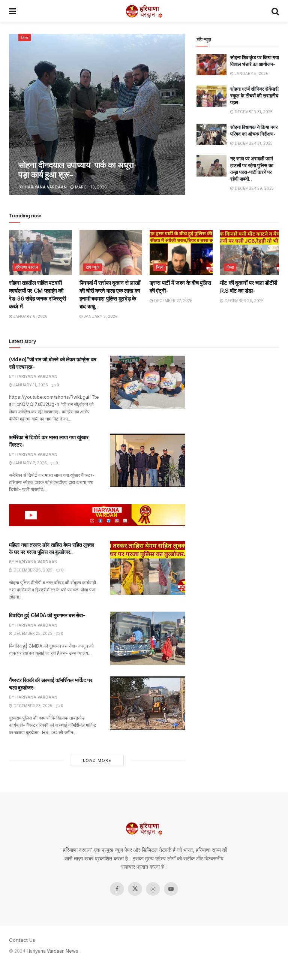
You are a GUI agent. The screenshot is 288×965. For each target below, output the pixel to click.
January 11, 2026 (30, 385)
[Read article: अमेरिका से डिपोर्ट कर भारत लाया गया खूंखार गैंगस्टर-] (147, 460)
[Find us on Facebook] (117, 889)
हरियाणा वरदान (26, 267)
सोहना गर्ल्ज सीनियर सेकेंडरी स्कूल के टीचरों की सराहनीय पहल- (254, 95)
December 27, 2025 (172, 300)
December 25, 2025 (32, 633)
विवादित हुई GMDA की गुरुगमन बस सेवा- (47, 615)
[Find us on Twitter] (135, 889)
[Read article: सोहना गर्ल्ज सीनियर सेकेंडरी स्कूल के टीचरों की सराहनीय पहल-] (211, 96)
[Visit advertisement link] (97, 515)
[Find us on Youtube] (171, 889)
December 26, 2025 (244, 300)
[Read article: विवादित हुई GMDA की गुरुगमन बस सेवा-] (147, 638)
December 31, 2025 (253, 111)
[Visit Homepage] (144, 11)
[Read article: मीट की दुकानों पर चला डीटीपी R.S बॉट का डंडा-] (251, 252)
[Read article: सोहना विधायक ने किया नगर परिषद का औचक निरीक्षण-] (211, 134)
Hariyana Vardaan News (52, 951)
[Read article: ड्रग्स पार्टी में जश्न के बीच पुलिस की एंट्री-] (181, 252)
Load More (97, 760)
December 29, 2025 (254, 188)
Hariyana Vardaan (46, 187)
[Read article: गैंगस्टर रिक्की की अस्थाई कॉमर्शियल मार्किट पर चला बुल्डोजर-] (147, 703)
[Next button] (179, 114)
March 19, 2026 (90, 187)
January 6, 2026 (30, 316)
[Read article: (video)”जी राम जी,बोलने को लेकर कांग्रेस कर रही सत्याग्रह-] (147, 382)
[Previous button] (14, 114)
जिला (24, 37)
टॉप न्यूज (93, 267)
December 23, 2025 (32, 705)
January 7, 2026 (29, 463)
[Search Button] (275, 11)
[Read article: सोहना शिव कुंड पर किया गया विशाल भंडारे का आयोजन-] (211, 64)
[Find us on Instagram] (153, 889)
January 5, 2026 (251, 73)
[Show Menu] (12, 11)
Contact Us (22, 940)
